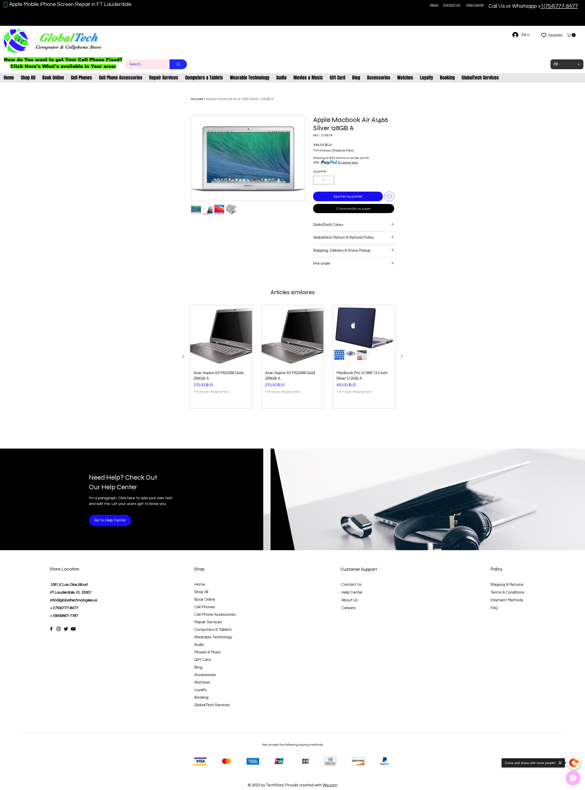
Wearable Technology (213, 637)
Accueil (197, 99)
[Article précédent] (183, 356)
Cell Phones (204, 607)
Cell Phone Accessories (215, 615)
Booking (201, 697)
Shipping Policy (343, 150)
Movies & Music (207, 652)
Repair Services (208, 622)
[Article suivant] (401, 356)
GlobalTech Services (212, 705)
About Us (349, 600)
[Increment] (330, 180)
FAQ (494, 608)
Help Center (352, 592)
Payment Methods (507, 600)
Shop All (201, 592)
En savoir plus (348, 162)
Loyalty (200, 690)
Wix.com (330, 785)
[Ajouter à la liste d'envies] (389, 196)
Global (56, 37)
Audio (199, 645)
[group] (292, 357)
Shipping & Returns (507, 585)
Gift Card (202, 660)
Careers (348, 608)
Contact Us (351, 585)
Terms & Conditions (507, 592)
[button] (572, 35)
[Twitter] (66, 629)
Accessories (205, 675)
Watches (202, 682)
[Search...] (178, 64)
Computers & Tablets (213, 630)
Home (199, 584)
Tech (85, 37)
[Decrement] (316, 180)
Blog (198, 667)
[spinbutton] (323, 180)
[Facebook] (51, 629)
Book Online (204, 599)
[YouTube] (73, 629)
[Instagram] (58, 629)
